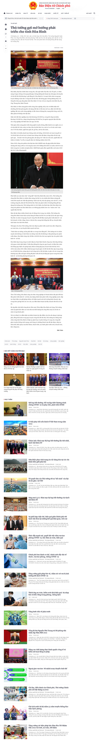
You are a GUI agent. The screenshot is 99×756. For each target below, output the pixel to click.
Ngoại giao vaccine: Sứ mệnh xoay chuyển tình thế (48, 669)
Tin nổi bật (14, 23)
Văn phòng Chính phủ (67, 18)
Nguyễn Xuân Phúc (24, 341)
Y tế (30, 597)
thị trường (45, 341)
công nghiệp (33, 344)
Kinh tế (25, 13)
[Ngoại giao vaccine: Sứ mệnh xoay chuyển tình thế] (15, 675)
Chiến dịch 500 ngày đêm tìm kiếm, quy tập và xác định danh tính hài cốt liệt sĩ (22, 18)
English (58, 8)
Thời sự (30, 407)
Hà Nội (39, 341)
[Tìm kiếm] (94, 13)
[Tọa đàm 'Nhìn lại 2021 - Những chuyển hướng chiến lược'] (59, 380)
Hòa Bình (33, 341)
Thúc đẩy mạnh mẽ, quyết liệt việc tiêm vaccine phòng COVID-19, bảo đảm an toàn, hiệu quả (47, 537)
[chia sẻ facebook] (6, 25)
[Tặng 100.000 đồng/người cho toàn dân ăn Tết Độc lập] (14, 359)
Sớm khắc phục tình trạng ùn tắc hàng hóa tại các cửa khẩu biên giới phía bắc (49, 461)
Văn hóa (32, 13)
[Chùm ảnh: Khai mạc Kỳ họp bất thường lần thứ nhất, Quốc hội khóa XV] (15, 447)
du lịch (6, 344)
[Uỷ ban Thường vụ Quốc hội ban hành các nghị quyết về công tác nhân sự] (36, 359)
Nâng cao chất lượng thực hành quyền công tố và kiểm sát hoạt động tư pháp (47, 651)
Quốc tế (55, 13)
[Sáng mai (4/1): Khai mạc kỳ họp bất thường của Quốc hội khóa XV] (15, 504)
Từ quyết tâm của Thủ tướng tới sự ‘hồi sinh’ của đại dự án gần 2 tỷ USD (49, 480)
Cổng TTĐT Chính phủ (52, 18)
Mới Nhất (89, 13)
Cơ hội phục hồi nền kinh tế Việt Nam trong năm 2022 (47, 423)
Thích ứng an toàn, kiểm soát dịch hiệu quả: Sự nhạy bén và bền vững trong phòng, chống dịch (49, 594)
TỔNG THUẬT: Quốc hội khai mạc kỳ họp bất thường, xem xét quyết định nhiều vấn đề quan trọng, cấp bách (36, 390)
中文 (63, 8)
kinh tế (40, 344)
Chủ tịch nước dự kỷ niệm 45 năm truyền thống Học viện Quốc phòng (48, 708)
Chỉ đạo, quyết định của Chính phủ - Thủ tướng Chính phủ (41, 464)
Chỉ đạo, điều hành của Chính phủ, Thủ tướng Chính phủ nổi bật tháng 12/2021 (48, 689)
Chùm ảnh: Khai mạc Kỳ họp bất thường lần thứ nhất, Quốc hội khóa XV (49, 442)
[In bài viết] (6, 41)
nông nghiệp (53, 341)
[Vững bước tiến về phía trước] (15, 618)
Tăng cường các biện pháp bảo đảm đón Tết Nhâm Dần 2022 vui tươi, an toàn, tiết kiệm (48, 727)
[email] (75, 18)
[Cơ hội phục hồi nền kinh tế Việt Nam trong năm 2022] (15, 428)
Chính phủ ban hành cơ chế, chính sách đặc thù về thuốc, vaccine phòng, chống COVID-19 (48, 556)
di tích (19, 344)
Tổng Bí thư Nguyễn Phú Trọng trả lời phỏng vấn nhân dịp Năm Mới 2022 (47, 632)
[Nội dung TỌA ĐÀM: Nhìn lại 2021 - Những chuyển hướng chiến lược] (59, 359)
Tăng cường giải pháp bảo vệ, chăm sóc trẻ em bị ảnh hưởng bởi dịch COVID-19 (49, 575)
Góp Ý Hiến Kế (65, 13)
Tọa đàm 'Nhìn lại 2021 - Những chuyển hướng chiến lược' (58, 388)
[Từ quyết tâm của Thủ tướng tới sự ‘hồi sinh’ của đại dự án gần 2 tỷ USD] (15, 485)
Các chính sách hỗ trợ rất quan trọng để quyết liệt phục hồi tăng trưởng (13, 389)
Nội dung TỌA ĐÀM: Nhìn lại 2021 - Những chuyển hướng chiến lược (59, 367)
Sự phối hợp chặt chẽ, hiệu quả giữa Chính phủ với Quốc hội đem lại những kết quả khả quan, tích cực (48, 518)
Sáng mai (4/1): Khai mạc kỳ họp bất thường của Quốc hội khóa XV (49, 499)
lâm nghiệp (61, 341)
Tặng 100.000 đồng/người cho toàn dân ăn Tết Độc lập (14, 367)
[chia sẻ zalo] (6, 29)
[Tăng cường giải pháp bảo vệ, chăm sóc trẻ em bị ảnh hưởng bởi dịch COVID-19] (15, 580)
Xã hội (40, 13)
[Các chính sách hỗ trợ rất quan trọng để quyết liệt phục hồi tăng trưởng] (14, 380)
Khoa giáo (48, 13)
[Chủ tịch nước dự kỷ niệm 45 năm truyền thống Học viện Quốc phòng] (15, 713)
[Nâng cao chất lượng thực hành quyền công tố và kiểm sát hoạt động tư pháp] (15, 656)
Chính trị (18, 13)
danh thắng (13, 344)
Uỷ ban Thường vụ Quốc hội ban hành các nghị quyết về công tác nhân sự (35, 368)
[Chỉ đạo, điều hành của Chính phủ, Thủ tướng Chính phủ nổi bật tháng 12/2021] (15, 694)
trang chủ (9, 13)
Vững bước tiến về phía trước (39, 612)
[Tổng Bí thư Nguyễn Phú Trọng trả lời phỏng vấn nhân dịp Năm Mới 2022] (15, 637)
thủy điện (25, 344)
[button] (40, 18)
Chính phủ (7, 341)
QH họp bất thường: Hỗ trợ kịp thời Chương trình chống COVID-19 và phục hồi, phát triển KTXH (47, 404)
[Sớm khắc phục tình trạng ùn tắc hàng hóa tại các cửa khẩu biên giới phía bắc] (15, 466)
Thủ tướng (14, 341)
